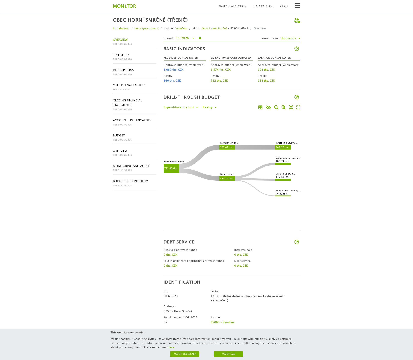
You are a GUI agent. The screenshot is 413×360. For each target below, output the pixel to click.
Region (168, 28)
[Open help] (296, 49)
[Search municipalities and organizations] (297, 6)
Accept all (228, 354)
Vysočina (181, 28)
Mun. (195, 28)
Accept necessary (185, 354)
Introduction (121, 28)
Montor (124, 6)
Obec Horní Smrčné (214, 28)
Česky (284, 6)
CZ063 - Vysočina (222, 322)
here (171, 347)
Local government (146, 28)
